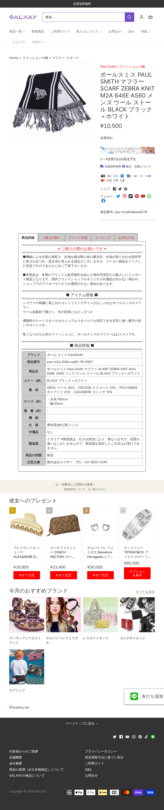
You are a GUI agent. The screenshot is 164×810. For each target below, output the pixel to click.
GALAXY (41, 791)
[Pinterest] (140, 736)
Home (14, 58)
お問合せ (91, 775)
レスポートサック (96, 638)
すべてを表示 (145, 592)
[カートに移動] (150, 17)
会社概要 (15, 763)
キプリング (17, 690)
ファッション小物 (132, 67)
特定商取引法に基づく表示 (104, 757)
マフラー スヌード (65, 58)
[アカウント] (141, 17)
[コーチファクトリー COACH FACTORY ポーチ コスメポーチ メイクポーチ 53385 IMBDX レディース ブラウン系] (63, 524)
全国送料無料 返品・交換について (127, 166)
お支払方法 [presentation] (126, 238)
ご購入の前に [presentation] (51, 238)
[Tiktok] (146, 736)
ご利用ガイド (94, 763)
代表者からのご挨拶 (23, 751)
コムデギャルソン (132, 638)
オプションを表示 (137, 573)
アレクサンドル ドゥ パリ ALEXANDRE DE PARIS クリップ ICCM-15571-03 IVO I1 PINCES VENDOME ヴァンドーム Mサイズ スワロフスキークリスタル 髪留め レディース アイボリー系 (26, 552)
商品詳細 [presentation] (28, 238)
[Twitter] (114, 736)
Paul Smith (108, 67)
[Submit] (129, 17)
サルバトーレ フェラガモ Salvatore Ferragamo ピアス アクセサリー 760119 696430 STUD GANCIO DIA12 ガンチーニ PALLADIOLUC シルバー (100, 552)
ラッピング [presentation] (103, 238)
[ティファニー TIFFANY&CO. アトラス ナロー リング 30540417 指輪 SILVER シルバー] (137, 524)
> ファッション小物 (33, 58)
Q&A (88, 769)
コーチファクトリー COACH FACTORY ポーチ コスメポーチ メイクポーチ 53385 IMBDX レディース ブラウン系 (63, 552)
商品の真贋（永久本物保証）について (36, 769)
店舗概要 (15, 757)
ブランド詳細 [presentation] (78, 238)
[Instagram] (133, 736)
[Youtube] (127, 736)
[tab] (28, 237)
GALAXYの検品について (27, 775)
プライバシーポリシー (101, 751)
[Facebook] (121, 736)
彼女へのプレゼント (33, 500)
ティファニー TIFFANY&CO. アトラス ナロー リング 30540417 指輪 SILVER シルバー (137, 552)
